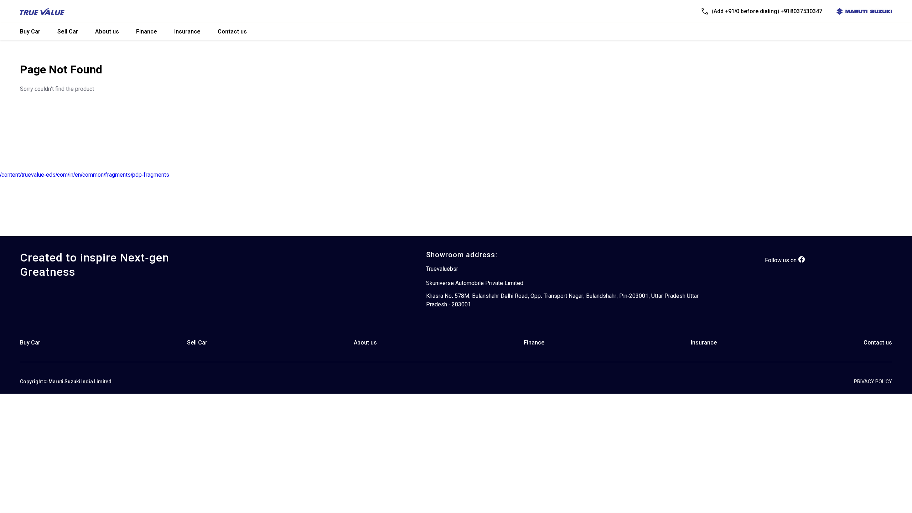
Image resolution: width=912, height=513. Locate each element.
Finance (146, 31)
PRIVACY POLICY (873, 381)
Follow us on (781, 260)
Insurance (187, 31)
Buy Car (30, 31)
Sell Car (67, 31)
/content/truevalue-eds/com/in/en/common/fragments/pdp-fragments (84, 174)
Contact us (232, 31)
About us (107, 31)
